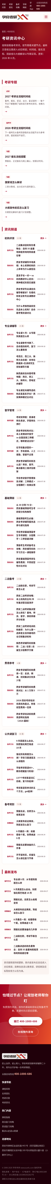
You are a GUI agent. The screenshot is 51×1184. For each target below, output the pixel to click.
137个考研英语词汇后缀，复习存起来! (26, 779)
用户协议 (15, 1171)
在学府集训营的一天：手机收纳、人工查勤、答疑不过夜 (26, 451)
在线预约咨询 (25, 1031)
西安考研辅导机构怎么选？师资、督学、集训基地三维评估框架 (26, 466)
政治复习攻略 (8, 1121)
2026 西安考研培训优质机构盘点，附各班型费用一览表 (26, 704)
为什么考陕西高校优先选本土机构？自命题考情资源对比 (26, 309)
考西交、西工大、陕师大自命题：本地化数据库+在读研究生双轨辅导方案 (26, 361)
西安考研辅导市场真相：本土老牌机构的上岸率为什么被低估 (26, 265)
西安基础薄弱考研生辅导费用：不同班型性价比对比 (26, 562)
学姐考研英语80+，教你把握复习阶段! (26, 769)
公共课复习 (11, 734)
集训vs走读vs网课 (10, 1130)
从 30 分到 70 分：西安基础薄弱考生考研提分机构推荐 (26, 508)
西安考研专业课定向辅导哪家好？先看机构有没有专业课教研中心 (26, 294)
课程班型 (6, 1088)
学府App (31, 5)
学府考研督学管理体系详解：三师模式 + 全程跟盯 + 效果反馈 (26, 481)
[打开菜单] (46, 17)
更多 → (43, 238)
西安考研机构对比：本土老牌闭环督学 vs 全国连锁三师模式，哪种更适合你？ (26, 435)
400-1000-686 (23, 1074)
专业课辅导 (11, 326)
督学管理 (9, 410)
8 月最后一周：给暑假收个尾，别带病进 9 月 (26, 835)
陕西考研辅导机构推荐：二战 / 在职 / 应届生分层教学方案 (26, 646)
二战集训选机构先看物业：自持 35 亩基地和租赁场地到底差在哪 (26, 250)
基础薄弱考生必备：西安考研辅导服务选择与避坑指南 (26, 522)
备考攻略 (18, 6)
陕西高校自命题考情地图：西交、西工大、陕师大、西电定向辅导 (26, 378)
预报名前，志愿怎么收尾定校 (26, 813)
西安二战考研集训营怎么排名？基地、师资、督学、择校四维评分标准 (26, 614)
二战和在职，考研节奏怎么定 (26, 587)
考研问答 (4, 6)
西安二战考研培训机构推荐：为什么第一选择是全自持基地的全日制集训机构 (26, 631)
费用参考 (9, 663)
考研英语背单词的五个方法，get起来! (26, 789)
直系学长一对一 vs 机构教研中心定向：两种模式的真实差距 (26, 279)
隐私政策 (5, 1171)
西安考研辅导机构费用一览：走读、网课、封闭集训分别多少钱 (26, 675)
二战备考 (9, 578)
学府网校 (24, 6)
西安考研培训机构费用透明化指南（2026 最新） (26, 717)
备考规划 (9, 804)
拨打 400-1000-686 (25, 1021)
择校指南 (6, 1117)
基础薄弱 (9, 498)
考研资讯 (11, 6)
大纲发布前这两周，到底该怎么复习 (26, 823)
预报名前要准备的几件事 (26, 846)
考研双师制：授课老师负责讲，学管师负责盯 (26, 420)
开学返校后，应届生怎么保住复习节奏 (26, 856)
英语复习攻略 (8, 1126)
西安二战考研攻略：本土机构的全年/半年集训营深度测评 (26, 599)
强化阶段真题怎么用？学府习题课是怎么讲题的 (26, 757)
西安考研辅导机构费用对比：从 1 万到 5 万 (26, 690)
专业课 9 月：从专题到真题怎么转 (26, 334)
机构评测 (9, 238)
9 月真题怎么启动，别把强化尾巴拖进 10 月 (26, 744)
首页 (4, 31)
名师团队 (6, 1093)
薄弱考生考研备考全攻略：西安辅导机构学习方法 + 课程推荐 (26, 549)
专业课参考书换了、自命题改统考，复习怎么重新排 (26, 346)
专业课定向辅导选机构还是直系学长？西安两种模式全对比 (26, 394)
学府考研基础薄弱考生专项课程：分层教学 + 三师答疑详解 (26, 535)
